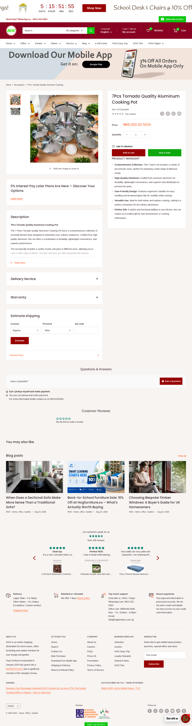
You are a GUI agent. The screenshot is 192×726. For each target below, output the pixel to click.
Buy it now (164, 152)
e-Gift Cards (101, 43)
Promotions (92, 660)
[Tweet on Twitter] (173, 113)
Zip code (79, 324)
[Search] (91, 30)
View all (182, 456)
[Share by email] (179, 113)
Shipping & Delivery (60, 665)
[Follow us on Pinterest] (167, 711)
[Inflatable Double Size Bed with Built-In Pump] (59, 568)
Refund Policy (17, 355)
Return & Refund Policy (62, 670)
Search (54, 646)
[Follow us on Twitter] (155, 711)
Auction (118, 646)
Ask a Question (172, 381)
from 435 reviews (96, 540)
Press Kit (91, 656)
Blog (84, 43)
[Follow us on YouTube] (172, 711)
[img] (96, 536)
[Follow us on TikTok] (178, 711)
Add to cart (128, 152)
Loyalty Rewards (122, 656)
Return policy (83, 598)
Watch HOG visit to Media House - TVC (120, 688)
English (11, 706)
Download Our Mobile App (64, 660)
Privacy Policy (94, 665)
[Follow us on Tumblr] (184, 711)
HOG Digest (154, 43)
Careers (91, 646)
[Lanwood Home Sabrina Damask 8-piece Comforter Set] (137, 568)
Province (47, 324)
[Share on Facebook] (162, 113)
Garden (38, 43)
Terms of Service (95, 670)
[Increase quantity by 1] (145, 134)
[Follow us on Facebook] (150, 711)
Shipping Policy (20, 610)
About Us (91, 642)
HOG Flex (138, 43)
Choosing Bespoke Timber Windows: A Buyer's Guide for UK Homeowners (154, 502)
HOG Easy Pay (120, 43)
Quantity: (117, 134)
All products (19, 85)
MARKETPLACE (14, 669)
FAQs (90, 651)
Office (23, 43)
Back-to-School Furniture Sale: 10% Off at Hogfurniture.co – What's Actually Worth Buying (96, 502)
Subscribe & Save (174, 19)
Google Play (96, 64)
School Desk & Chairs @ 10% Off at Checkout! (130, 8)
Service (70, 43)
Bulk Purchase (58, 656)
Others (54, 43)
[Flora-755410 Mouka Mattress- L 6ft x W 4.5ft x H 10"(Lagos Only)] (98, 568)
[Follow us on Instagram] (161, 711)
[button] (35, 558)
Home (9, 43)
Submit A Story (121, 660)
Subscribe (153, 664)
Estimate (19, 340)
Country (15, 324)
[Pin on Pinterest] (168, 113)
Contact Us (56, 651)
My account (128, 32)
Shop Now (55, 8)
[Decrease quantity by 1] (127, 134)
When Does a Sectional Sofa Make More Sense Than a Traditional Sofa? (33, 502)
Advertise (119, 642)
